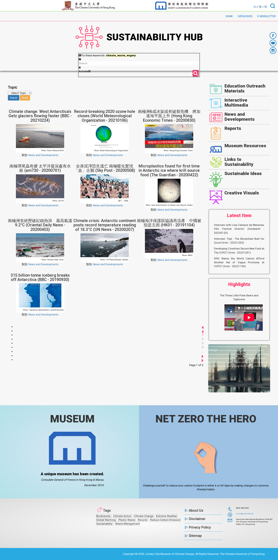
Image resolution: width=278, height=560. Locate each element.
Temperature (244, 366)
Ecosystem (237, 350)
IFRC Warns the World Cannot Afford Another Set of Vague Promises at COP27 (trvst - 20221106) (239, 262)
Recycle (246, 358)
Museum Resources (245, 145)
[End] (202, 359)
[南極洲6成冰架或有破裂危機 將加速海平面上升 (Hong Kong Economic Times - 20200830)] (169, 138)
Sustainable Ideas (243, 173)
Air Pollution (213, 346)
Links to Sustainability (238, 162)
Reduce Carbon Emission (258, 358)
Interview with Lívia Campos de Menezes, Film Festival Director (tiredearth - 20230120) (239, 228)
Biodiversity (229, 346)
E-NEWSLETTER (266, 16)
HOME (229, 16)
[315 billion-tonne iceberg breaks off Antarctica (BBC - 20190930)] (40, 297)
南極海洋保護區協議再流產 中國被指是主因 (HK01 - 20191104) (169, 223)
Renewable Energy (231, 362)
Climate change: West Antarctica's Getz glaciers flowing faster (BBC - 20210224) (40, 116)
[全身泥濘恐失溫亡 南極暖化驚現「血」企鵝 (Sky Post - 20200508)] (104, 188)
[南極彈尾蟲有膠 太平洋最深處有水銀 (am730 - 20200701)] (40, 188)
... (202, 351)
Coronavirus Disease (225, 350)
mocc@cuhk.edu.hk (245, 514)
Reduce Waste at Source (216, 362)
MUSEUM (72, 419)
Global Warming (238, 354)
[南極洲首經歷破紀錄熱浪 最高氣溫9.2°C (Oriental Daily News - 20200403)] (40, 247)
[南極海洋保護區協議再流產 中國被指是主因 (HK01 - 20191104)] (169, 243)
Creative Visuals (241, 193)
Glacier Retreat (226, 354)
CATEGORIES (245, 16)
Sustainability (253, 362)
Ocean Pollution (264, 354)
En (255, 6)
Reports (232, 128)
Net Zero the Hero (205, 419)
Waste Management (261, 366)
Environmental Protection (255, 350)
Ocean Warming (213, 358)
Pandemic (223, 358)
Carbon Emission (240, 346)
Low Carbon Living (252, 354)
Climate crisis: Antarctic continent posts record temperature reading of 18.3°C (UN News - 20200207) (104, 225)
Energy (243, 350)
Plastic (229, 358)
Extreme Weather (214, 354)
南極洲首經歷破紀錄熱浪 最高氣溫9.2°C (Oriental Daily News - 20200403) (40, 225)
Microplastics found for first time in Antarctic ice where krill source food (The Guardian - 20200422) (169, 170)
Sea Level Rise (243, 362)
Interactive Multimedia (236, 102)
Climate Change (144, 516)
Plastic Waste (237, 358)
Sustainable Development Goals (229, 366)
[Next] (202, 355)
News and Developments (43, 155)
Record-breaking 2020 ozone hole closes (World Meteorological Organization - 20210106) (104, 116)
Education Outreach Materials (244, 88)
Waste (251, 366)
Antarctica (221, 346)
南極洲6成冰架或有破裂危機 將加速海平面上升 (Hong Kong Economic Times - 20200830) (169, 116)
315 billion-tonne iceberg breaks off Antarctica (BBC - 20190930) (40, 277)
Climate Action (252, 346)
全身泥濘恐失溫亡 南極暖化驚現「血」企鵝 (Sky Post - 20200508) (104, 168)
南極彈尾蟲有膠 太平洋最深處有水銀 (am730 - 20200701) (40, 168)
